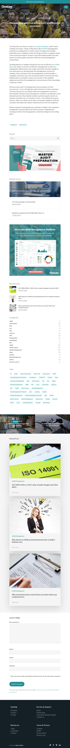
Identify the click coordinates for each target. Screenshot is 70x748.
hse (48, 381)
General (11, 333)
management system (16, 89)
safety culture (14, 399)
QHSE (21, 18)
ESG (10, 330)
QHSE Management (44, 18)
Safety (11, 359)
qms (30, 392)
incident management (16, 384)
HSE (10, 335)
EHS (10, 326)
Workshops (46, 402)
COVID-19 (42, 377)
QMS (11, 352)
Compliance (13, 124)
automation (46, 374)
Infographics (13, 338)
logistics (53, 384)
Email (11, 657)
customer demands (41, 46)
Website (12, 666)
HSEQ (53, 381)
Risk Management (15, 357)
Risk (46, 395)
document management (17, 381)
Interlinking (13, 340)
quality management (16, 395)
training (38, 402)
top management (28, 402)
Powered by (16, 745)
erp (10, 328)
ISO (32, 384)
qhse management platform (18, 392)
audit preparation (25, 374)
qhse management (37, 388)
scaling (48, 399)
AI (10, 374)
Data (56, 377)
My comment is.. (14, 622)
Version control (14, 362)
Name (11, 649)
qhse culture (25, 388)
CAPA (54, 374)
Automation (13, 323)
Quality (11, 354)
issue (37, 384)
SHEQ (12, 402)
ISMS (27, 384)
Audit (11, 321)
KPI (10, 342)
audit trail (37, 374)
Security (55, 399)
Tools (18, 402)
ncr (11, 388)
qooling (37, 392)
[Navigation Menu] (66, 7)
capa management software (18, 377)
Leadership (45, 384)
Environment (35, 381)
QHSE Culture (30, 18)
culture (50, 377)
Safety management (27, 399)
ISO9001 (44, 49)
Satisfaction (22, 124)
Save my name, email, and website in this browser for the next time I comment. (36, 676)
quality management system (33, 395)
